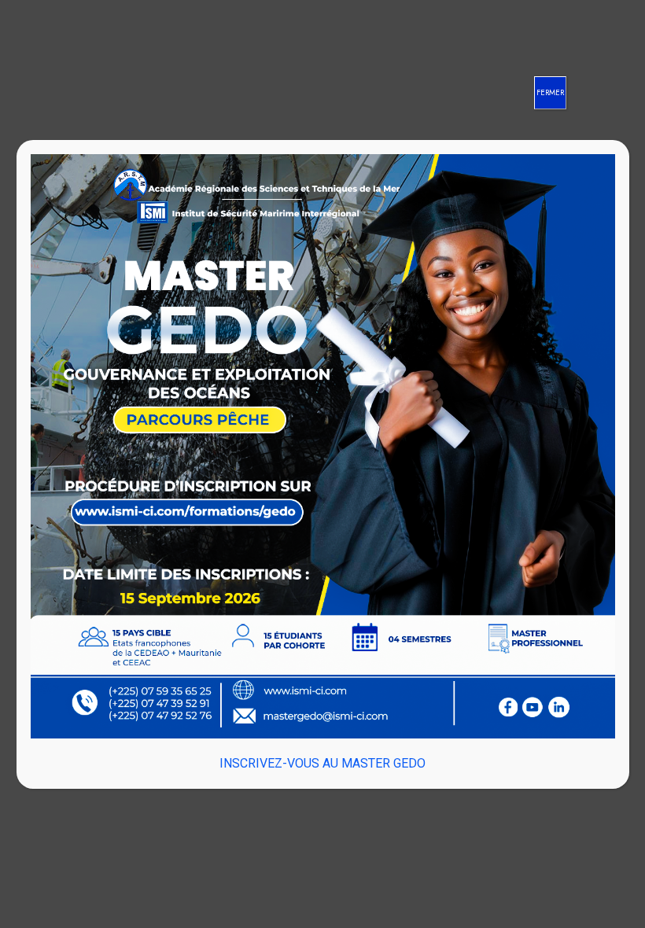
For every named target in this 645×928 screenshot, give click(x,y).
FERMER (550, 92)
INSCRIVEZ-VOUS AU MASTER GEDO (322, 763)
